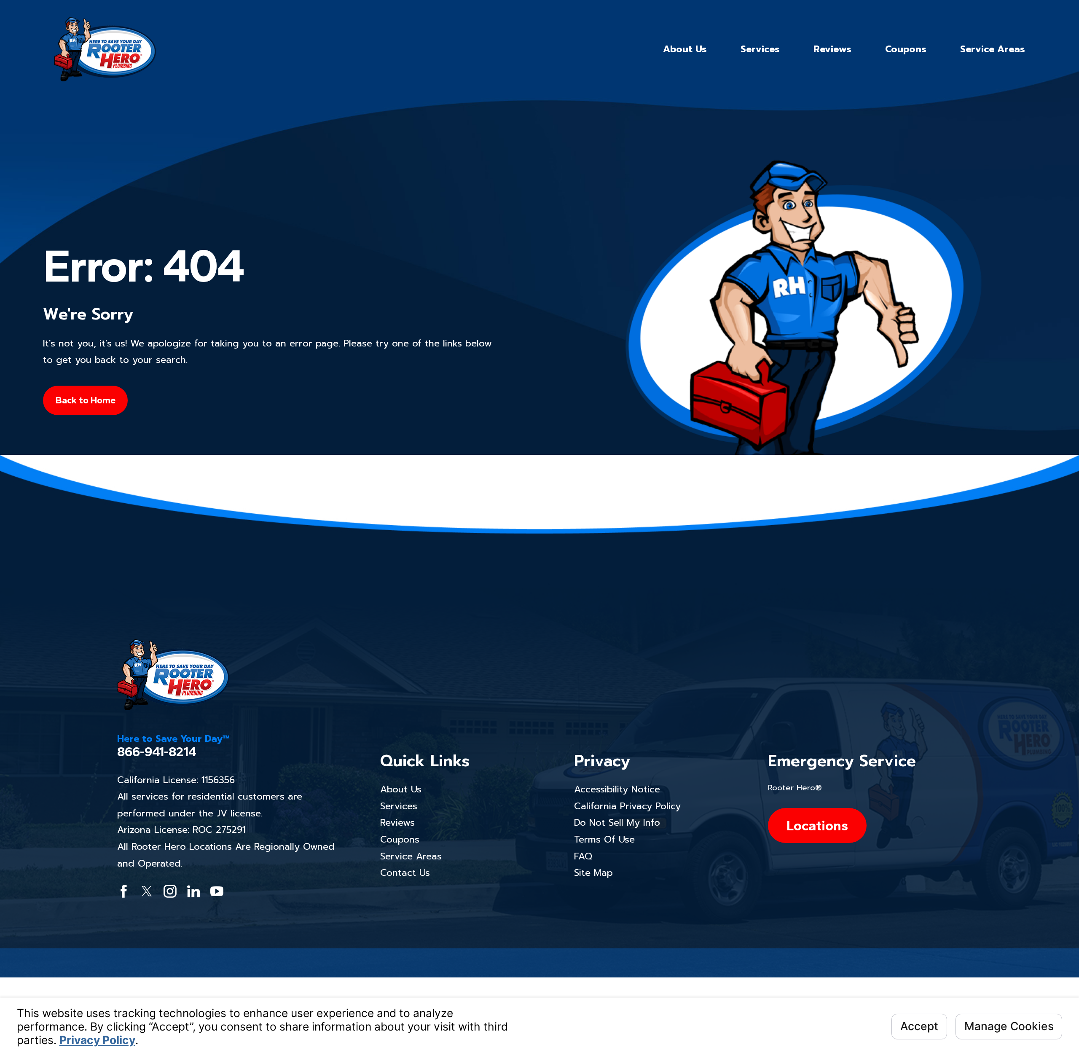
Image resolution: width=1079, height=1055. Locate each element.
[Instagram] (170, 891)
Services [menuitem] (760, 49)
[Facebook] (123, 891)
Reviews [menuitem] (832, 49)
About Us (400, 789)
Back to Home (85, 400)
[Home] (105, 49)
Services (398, 806)
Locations (817, 825)
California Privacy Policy (627, 806)
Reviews (397, 823)
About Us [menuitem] (685, 49)
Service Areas (411, 856)
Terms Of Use (604, 839)
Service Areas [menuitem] (992, 49)
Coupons (399, 839)
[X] (146, 891)
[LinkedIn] (193, 891)
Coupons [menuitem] (905, 49)
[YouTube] (216, 891)
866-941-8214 (156, 752)
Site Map (593, 873)
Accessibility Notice (617, 789)
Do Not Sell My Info (617, 823)
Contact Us (405, 873)
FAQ (583, 856)
